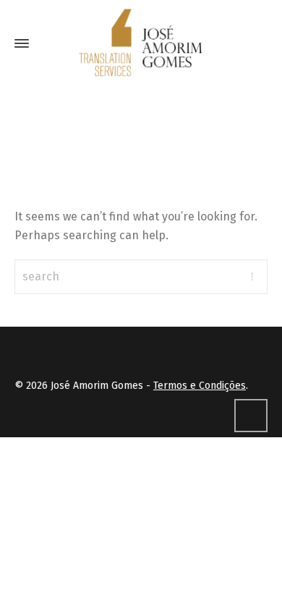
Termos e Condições (199, 385)
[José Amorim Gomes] (141, 43)
